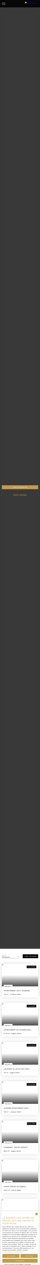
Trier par (4, 955)
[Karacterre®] (31, 3)
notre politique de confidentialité (12, 1252)
